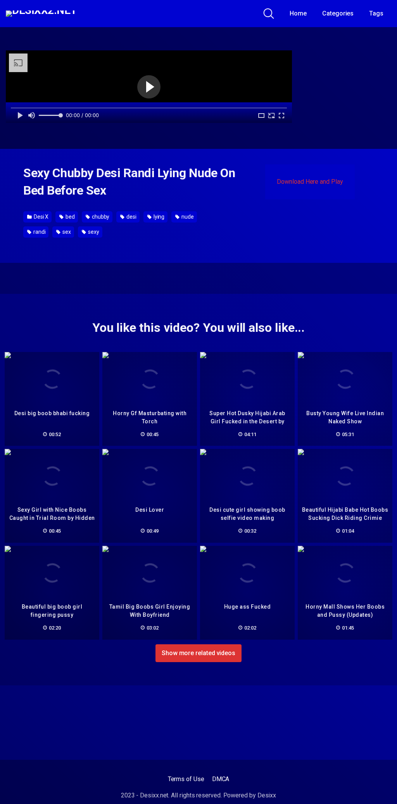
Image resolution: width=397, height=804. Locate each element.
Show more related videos (198, 653)
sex (66, 232)
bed (69, 217)
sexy (93, 232)
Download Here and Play (310, 181)
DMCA (221, 779)
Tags (376, 13)
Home (298, 13)
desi (130, 217)
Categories (338, 13)
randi (39, 232)
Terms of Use (186, 779)
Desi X (40, 217)
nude (187, 217)
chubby (100, 217)
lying (158, 217)
